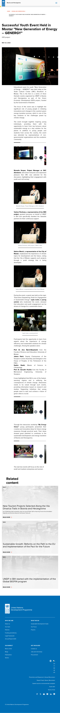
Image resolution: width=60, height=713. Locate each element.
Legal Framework (9, 636)
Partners (7, 630)
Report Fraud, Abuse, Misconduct (46, 680)
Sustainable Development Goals (39, 624)
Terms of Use (51, 690)
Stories (7, 658)
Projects (33, 630)
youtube (44, 694)
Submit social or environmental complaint (43, 683)
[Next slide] (41, 158)
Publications (8, 655)
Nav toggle (56, 3)
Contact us (34, 649)
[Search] (54, 666)
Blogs (6, 652)
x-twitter (40, 694)
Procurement (34, 655)
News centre (8, 649)
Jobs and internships (36, 652)
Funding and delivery (11, 633)
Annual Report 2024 (10, 639)
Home (8, 11)
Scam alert (52, 687)
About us (7, 624)
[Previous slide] (36, 158)
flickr (54, 694)
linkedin (51, 694)
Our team (7, 627)
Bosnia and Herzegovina (14, 3)
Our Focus (34, 627)
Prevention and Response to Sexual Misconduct (42, 677)
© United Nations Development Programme (17, 704)
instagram (47, 694)
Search (54, 3)
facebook (37, 694)
